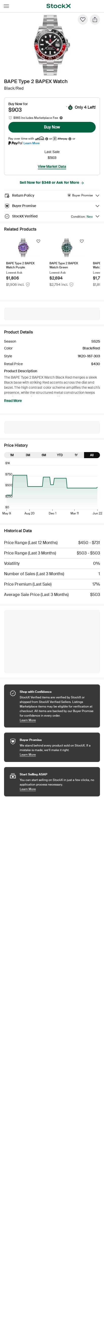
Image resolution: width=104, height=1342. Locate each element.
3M (28, 455)
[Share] (95, 19)
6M (44, 455)
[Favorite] (83, 19)
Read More (13, 400)
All (92, 455)
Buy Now (52, 127)
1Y (76, 455)
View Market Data (52, 166)
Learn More (31, 143)
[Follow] (38, 241)
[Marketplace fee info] (61, 118)
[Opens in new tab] (47, 139)
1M (12, 455)
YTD (60, 455)
